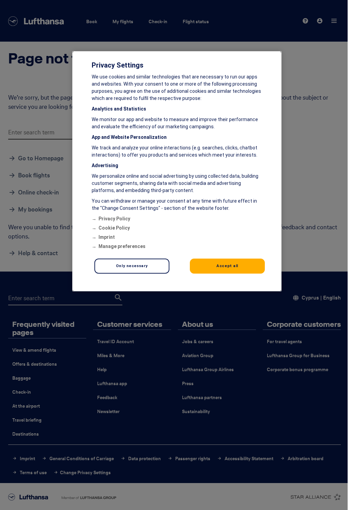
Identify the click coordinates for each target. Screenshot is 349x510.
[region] (177, 171)
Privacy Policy (114, 218)
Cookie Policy (114, 228)
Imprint (106, 237)
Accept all (227, 265)
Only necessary (132, 265)
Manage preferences (122, 246)
